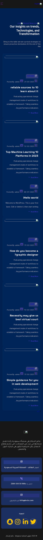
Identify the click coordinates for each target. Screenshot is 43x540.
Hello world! (30, 197)
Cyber (32, 304)
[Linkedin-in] (25, 522)
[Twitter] (33, 522)
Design (32, 240)
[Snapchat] (10, 522)
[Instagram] (17, 522)
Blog (33, 186)
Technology (30, 141)
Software (31, 76)
